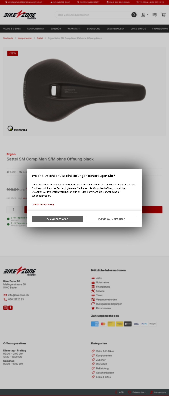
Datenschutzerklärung (43, 204)
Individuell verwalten (111, 219)
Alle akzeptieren (57, 219)
